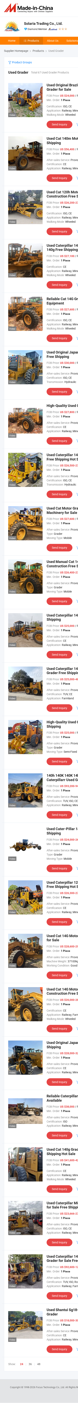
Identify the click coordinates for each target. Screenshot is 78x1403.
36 (30, 1364)
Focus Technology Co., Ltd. (50, 1387)
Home (11, 40)
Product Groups (21, 62)
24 (21, 1364)
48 (38, 1364)
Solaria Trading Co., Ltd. (43, 23)
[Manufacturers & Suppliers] (29, 8)
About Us (52, 40)
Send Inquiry (59, 124)
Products (33, 40)
